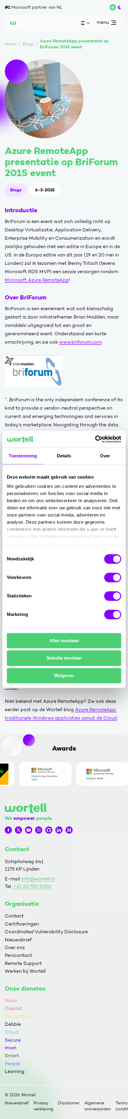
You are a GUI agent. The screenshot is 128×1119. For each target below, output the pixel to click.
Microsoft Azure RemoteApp (37, 280)
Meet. (11, 1048)
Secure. (13, 1040)
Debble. (13, 1024)
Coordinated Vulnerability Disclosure (46, 931)
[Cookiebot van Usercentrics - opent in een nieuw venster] (95, 439)
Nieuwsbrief (18, 940)
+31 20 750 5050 (32, 886)
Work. (11, 1000)
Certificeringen (22, 924)
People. (13, 1063)
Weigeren (64, 675)
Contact (14, 916)
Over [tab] (105, 455)
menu (102, 23)
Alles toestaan (64, 640)
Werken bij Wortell (25, 971)
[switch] (112, 577)
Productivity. (19, 1016)
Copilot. (14, 1008)
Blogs (15, 190)
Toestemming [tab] (23, 455)
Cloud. (12, 1032)
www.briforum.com (80, 342)
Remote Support (23, 963)
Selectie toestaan (64, 658)
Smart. (12, 1055)
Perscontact (18, 955)
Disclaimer (68, 1103)
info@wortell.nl (38, 879)
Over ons (15, 947)
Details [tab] (64, 455)
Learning (14, 1071)
